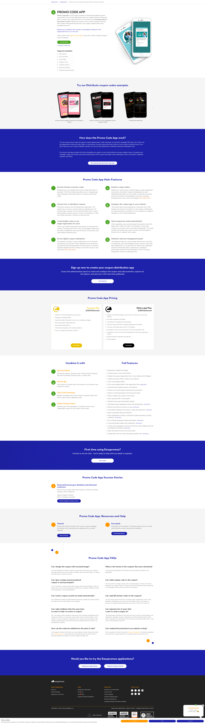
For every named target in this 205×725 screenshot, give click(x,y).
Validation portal (58, 634)
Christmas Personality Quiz (136, 120)
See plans (76, 345)
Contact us (80, 692)
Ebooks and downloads (110, 699)
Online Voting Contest (66, 403)
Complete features (64, 65)
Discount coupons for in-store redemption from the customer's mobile (103, 121)
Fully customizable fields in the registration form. (124, 384)
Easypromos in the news (57, 694)
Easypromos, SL (68, 708)
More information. (145, 198)
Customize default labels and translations (121, 423)
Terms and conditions (118, 708)
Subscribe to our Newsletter (111, 689)
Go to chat (102, 461)
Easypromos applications (89, 666)
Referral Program (55, 692)
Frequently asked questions (66, 70)
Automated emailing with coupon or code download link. (126, 410)
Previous (52, 107)
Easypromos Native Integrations (86, 696)
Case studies (62, 59)
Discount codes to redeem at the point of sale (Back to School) (69, 121)
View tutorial (64, 535)
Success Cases (108, 692)
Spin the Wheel (63, 370)
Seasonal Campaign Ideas (111, 696)
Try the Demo (64, 42)
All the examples (108, 694)
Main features (63, 54)
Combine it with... (63, 62)
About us (53, 689)
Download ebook (119, 533)
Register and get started (115, 666)
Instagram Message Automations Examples (115, 701)
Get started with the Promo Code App (103, 163)
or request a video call (63, 45)
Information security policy (145, 708)
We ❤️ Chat (81, 694)
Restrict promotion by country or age (120, 407)
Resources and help (64, 67)
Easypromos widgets (134, 632)
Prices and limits (63, 56)
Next (153, 107)
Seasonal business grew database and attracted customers (77, 486)
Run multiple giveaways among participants (122, 420)
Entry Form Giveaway (66, 392)
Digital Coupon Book (76, 36)
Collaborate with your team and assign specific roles (125, 434)
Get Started (102, 281)
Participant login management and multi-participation (126, 404)
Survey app (61, 381)
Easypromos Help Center (84, 689)
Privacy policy (130, 708)
